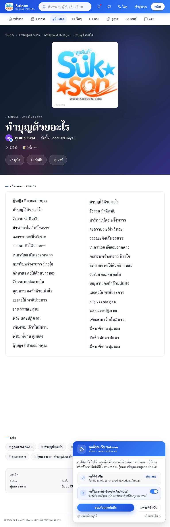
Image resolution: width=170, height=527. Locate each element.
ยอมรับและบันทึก (106, 507)
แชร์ (60, 160)
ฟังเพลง (9, 35)
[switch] (154, 491)
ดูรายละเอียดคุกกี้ (87, 516)
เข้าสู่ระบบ (141, 6)
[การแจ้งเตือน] (99, 7)
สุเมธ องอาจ (25, 137)
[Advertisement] (85, 395)
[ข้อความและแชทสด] (109, 7)
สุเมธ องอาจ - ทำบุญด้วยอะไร (53, 456)
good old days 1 (21, 447)
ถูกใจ (17, 160)
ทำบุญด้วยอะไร (52, 447)
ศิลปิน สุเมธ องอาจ (29, 35)
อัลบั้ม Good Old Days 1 (57, 35)
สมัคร (158, 6)
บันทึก (38, 160)
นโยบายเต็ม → (153, 516)
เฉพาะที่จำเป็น (148, 507)
